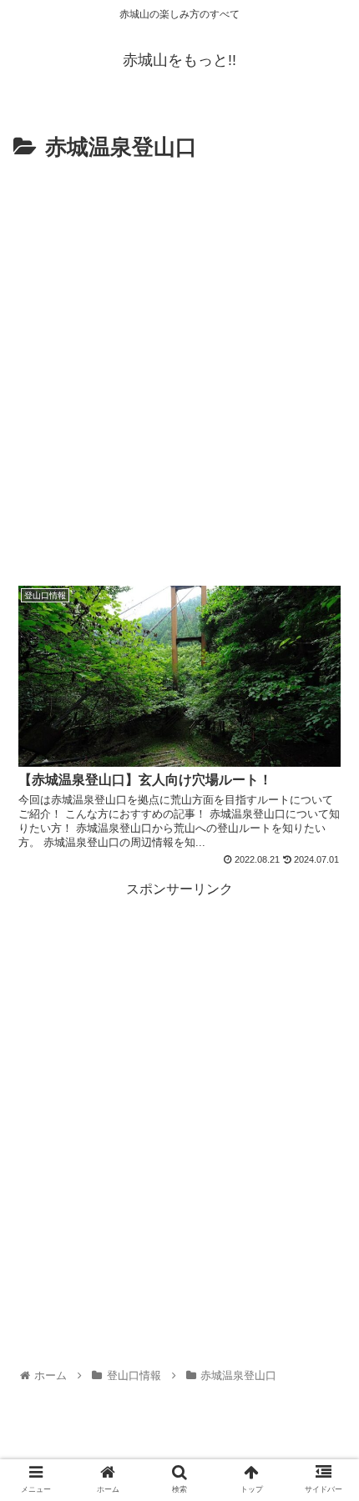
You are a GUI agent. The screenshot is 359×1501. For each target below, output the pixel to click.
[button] (324, 1377)
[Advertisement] (179, 354)
